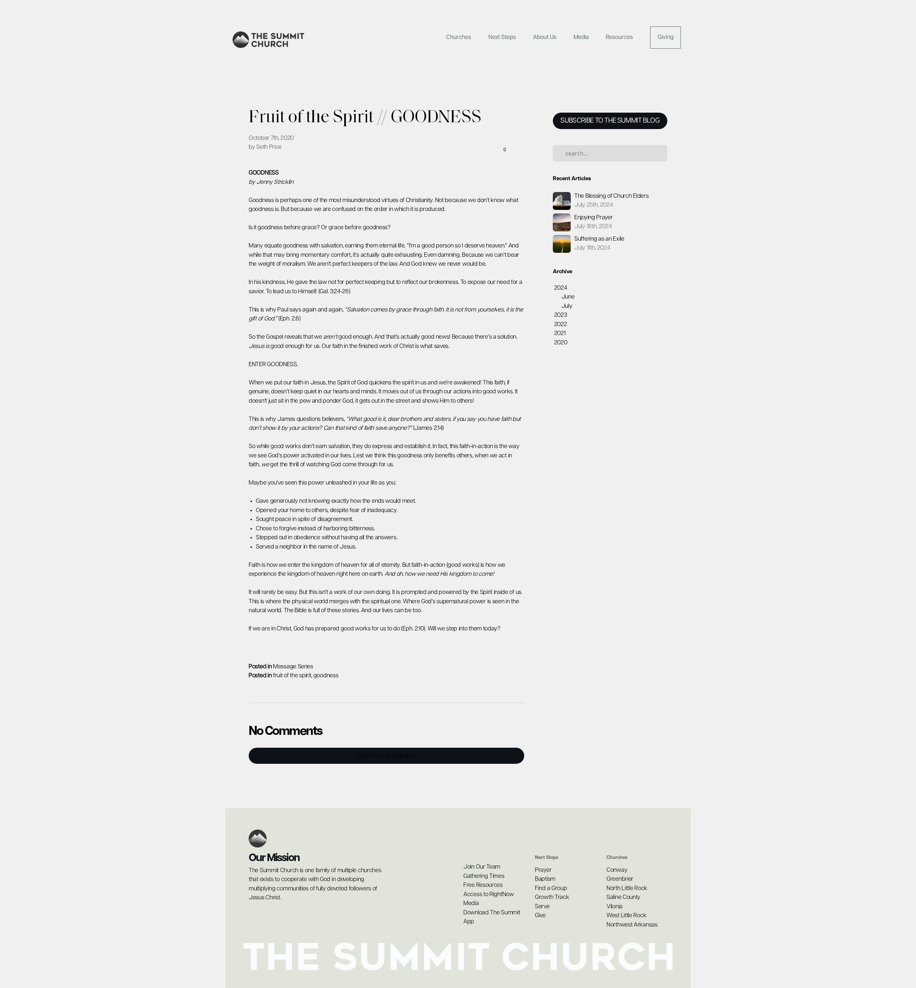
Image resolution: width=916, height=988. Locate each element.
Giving (665, 37)
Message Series (293, 667)
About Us (545, 37)
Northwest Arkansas (632, 925)
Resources (620, 37)
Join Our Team (481, 867)
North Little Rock (627, 888)
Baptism (545, 879)
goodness (325, 676)
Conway (617, 870)
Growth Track (552, 897)
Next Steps (502, 37)
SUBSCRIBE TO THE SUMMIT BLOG (609, 120)
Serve (542, 907)
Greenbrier (619, 879)
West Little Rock (626, 916)
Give (540, 916)
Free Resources (483, 885)
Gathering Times (484, 876)
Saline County (624, 897)
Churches (459, 37)
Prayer (543, 870)
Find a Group (551, 888)
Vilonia (614, 907)
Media (582, 37)
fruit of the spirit (292, 676)
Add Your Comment (386, 755)
